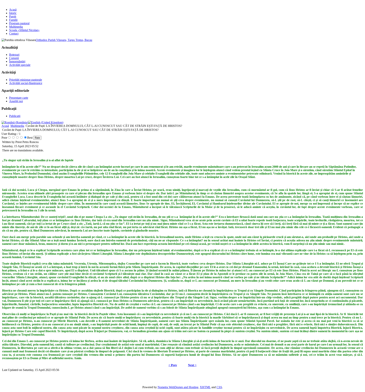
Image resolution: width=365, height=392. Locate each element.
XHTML (205, 387)
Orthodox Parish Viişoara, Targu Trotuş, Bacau (64, 40)
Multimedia (17, 125)
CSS (219, 387)
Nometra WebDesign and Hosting (178, 387)
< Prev (172, 365)
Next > (192, 365)
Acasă (5, 125)
